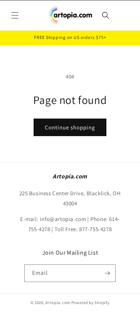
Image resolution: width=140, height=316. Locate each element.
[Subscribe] (107, 273)
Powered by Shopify (90, 302)
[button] (15, 15)
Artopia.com (58, 302)
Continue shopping (70, 127)
